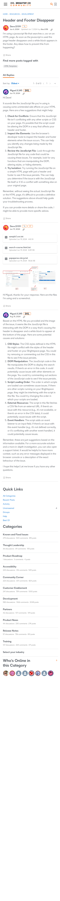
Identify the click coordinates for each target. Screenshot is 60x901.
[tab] (8, 75)
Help (5, 516)
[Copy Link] (51, 29)
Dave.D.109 (15, 26)
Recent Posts (9, 500)
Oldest (14, 83)
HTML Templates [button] (10, 66)
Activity (6, 504)
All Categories (9, 496)
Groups (6, 512)
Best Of (6, 520)
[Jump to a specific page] (54, 83)
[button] (51, 4)
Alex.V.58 (44, 29)
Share (7, 55)
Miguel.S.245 (16, 90)
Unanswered (30, 508)
